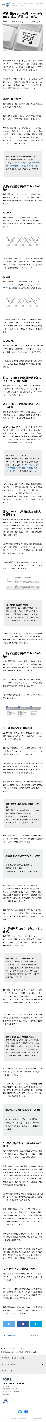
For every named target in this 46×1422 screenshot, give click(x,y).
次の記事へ (34, 1335)
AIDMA (9, 220)
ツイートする (9, 1324)
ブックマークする (36, 1324)
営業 (39, 21)
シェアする (23, 1324)
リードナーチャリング (29, 21)
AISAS (5, 288)
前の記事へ (12, 1335)
